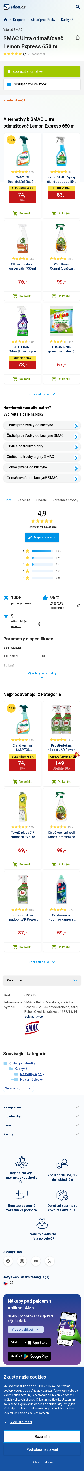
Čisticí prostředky (43, 20)
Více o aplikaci (22, 1329)
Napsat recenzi (45, 537)
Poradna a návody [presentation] (65, 500)
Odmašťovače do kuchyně (27, 467)
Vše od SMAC (13, 29)
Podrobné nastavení (42, 1449)
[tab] (8, 500)
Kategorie (14, 980)
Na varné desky (31, 1079)
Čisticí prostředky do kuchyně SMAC (35, 435)
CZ (12, 1282)
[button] (42, 1107)
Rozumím (42, 1436)
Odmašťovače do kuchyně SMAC (32, 478)
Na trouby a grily (32, 1074)
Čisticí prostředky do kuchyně (30, 425)
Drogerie (19, 20)
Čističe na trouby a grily (25, 446)
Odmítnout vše (42, 1462)
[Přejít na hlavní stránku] (14, 7)
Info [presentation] (9, 500)
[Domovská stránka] (5, 19)
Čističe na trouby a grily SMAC (30, 457)
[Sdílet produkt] (78, 37)
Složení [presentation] (41, 500)
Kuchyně (67, 20)
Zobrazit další (38, 394)
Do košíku (25, 213)
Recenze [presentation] (24, 500)
